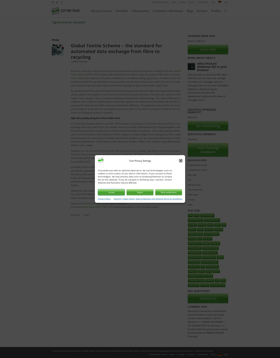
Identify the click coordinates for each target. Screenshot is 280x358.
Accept (111, 192)
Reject (140, 192)
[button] (180, 160)
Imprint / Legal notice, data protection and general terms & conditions (148, 198)
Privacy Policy (104, 198)
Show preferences (169, 192)
